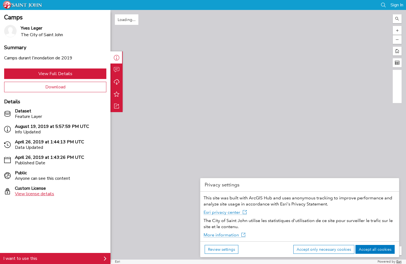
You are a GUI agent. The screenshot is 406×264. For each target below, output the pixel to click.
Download (55, 87)
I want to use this (20, 258)
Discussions (116, 70)
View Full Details (55, 74)
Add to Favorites (116, 94)
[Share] (116, 106)
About (116, 57)
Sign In (397, 5)
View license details (34, 194)
